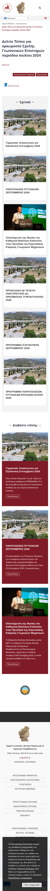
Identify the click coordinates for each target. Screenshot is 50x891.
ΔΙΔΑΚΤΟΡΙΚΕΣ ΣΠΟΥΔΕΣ (25, 806)
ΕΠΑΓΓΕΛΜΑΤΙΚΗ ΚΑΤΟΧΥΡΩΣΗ (25, 780)
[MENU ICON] (45, 18)
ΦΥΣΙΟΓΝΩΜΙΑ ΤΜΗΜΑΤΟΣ (25, 776)
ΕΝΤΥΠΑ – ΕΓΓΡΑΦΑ (25, 833)
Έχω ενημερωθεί (32, 885)
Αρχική (4, 24)
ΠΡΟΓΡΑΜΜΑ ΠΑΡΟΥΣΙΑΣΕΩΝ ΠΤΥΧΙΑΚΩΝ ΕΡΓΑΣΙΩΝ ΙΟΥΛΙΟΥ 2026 (24, 394)
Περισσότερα (12, 496)
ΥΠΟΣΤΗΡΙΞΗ (25, 784)
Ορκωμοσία (42, 75)
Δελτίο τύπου (13, 86)
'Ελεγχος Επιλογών (26, 869)
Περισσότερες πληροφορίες (20, 878)
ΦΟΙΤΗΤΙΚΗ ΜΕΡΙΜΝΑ (25, 789)
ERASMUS (25, 815)
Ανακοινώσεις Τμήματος (24, 75)
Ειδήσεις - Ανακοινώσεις (17, 24)
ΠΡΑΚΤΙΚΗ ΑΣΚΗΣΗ (25, 811)
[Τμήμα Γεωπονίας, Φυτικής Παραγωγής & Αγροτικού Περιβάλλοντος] (24, 734)
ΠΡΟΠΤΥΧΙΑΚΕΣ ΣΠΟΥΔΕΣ (25, 802)
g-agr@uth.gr (25, 758)
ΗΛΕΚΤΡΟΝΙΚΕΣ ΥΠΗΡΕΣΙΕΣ (25, 828)
